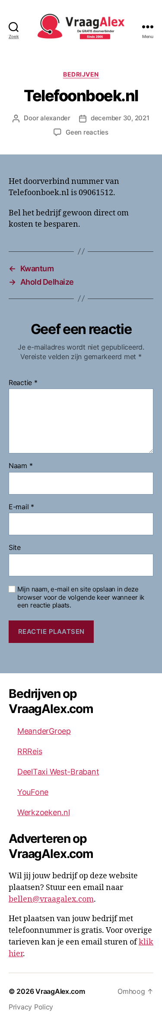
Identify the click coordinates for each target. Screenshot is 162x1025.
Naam (20, 466)
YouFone (32, 792)
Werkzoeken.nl (43, 812)
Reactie (23, 383)
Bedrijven (81, 74)
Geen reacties (87, 132)
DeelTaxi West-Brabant (58, 771)
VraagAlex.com (60, 991)
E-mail (21, 507)
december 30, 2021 (120, 118)
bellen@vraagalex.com (51, 899)
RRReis (29, 751)
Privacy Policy (31, 1007)
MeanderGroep (44, 731)
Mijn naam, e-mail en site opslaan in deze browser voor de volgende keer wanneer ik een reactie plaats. (80, 597)
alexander (55, 118)
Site (15, 548)
